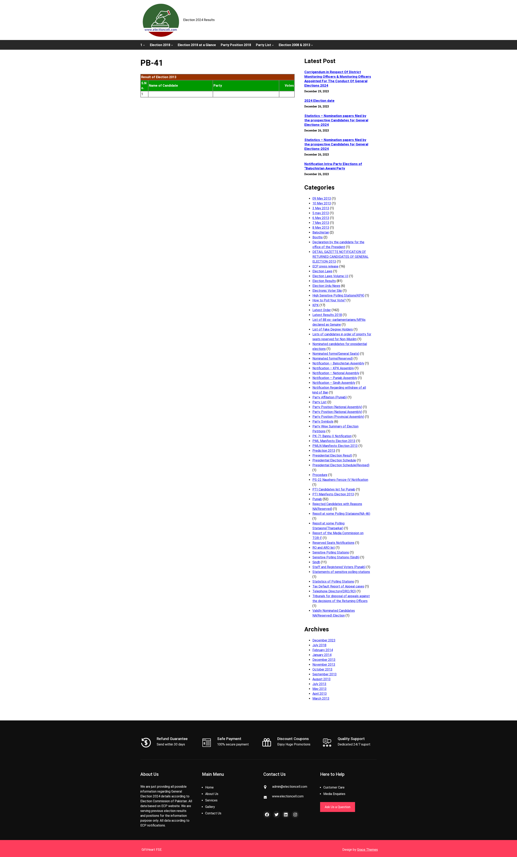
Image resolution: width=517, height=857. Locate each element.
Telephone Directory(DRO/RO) (334, 591)
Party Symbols (322, 421)
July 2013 (319, 684)
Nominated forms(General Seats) (335, 354)
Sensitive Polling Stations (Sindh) (335, 557)
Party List (263, 45)
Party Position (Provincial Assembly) (338, 417)
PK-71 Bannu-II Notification (332, 436)
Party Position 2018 (236, 45)
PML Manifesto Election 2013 (333, 441)
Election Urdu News (326, 286)
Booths (317, 237)
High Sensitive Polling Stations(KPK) (338, 295)
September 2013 (324, 674)
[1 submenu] (144, 45)
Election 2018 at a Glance (197, 45)
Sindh (316, 562)
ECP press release (325, 266)
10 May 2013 (321, 203)
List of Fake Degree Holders (332, 329)
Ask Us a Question (337, 807)
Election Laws (322, 271)
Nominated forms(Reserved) (332, 358)
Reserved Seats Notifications (333, 543)
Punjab (317, 499)
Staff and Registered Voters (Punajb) (339, 567)
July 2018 (319, 645)
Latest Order (321, 310)
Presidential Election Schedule (334, 460)
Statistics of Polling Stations (333, 581)
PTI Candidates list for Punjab (333, 489)
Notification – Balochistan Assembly (338, 363)
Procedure (319, 475)
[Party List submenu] (273, 45)
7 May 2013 (320, 223)
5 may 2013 (320, 213)
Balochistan (320, 232)
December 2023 (323, 640)
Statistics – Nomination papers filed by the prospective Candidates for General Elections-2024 (336, 120)
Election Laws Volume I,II (330, 276)
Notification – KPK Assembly (333, 368)
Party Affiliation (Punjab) (329, 397)
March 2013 (320, 698)
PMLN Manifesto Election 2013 (335, 446)
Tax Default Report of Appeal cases (338, 586)
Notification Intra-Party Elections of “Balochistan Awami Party (333, 166)
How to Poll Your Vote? (329, 300)
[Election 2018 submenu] (172, 45)
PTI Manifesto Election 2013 (333, 494)
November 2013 (323, 664)
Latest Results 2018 (327, 315)
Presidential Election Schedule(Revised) (340, 465)
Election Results (324, 281)
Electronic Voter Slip (327, 291)
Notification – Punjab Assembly (334, 378)
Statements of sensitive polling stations (341, 572)
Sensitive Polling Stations (330, 552)
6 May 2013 (320, 218)
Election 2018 (160, 45)
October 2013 (322, 669)
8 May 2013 (320, 228)
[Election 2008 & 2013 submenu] (312, 45)
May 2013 (319, 689)
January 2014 (321, 655)
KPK (315, 305)
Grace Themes (367, 850)
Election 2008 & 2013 (294, 45)
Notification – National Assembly (335, 373)
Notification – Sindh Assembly (333, 383)
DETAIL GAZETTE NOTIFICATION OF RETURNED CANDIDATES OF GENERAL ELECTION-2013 (340, 256)
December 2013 (323, 660)
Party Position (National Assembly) (337, 407)
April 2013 (319, 694)
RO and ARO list (323, 548)
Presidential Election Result (332, 455)
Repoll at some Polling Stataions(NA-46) (341, 514)
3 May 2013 (320, 208)
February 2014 (322, 650)
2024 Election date (319, 101)
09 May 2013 (321, 198)
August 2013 (321, 679)
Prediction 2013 (323, 451)
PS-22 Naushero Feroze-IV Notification (340, 480)
